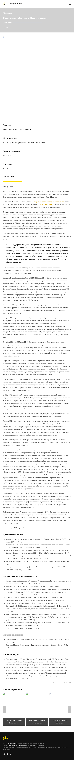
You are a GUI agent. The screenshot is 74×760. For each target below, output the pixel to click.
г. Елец (5, 27)
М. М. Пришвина (46, 204)
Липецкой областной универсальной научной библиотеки (26, 745)
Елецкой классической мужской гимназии (48, 202)
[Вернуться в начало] (12, 4)
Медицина (7, 13)
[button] (70, 4)
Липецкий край (12, 743)
